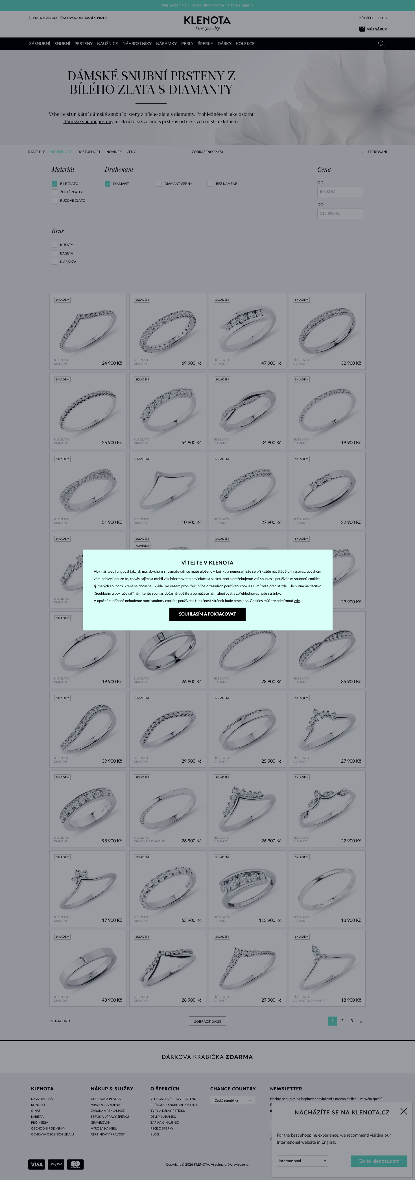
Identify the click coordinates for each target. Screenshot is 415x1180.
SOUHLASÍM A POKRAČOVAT (207, 614)
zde (284, 586)
